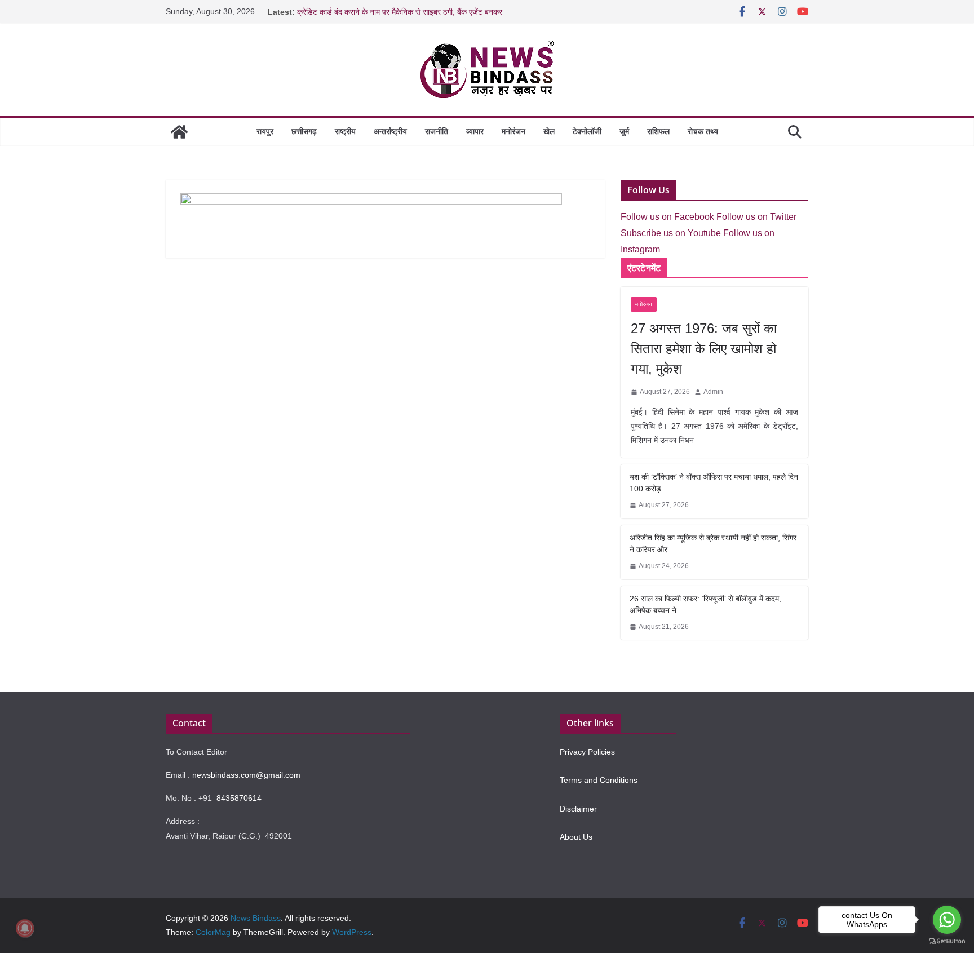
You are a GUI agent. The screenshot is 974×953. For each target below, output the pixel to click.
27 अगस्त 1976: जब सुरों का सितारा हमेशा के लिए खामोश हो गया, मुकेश (704, 348)
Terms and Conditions (598, 779)
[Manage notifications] (25, 928)
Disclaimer (578, 808)
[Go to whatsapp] (947, 920)
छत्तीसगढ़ (304, 131)
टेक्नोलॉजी (587, 131)
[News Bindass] (179, 131)
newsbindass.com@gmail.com (246, 774)
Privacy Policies (587, 751)
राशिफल (658, 131)
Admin (713, 392)
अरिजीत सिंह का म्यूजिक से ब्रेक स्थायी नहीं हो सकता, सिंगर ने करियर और (713, 543)
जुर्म (624, 131)
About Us (576, 836)
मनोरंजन (513, 131)
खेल (549, 131)
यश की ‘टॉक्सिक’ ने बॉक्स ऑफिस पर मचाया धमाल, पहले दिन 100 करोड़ (714, 482)
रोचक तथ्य (703, 131)
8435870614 (239, 798)
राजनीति (436, 131)
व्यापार (475, 131)
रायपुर (264, 131)
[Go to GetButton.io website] (947, 941)
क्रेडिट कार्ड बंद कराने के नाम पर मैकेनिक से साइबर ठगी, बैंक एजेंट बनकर (399, 11)
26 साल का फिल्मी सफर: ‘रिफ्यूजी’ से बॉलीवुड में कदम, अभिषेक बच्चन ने (705, 604)
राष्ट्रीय (345, 131)
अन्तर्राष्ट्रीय (390, 131)
